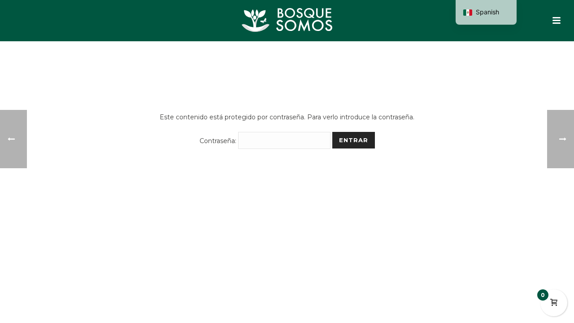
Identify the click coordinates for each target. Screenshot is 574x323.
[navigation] (486, 12)
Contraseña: (219, 141)
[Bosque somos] (286, 20)
